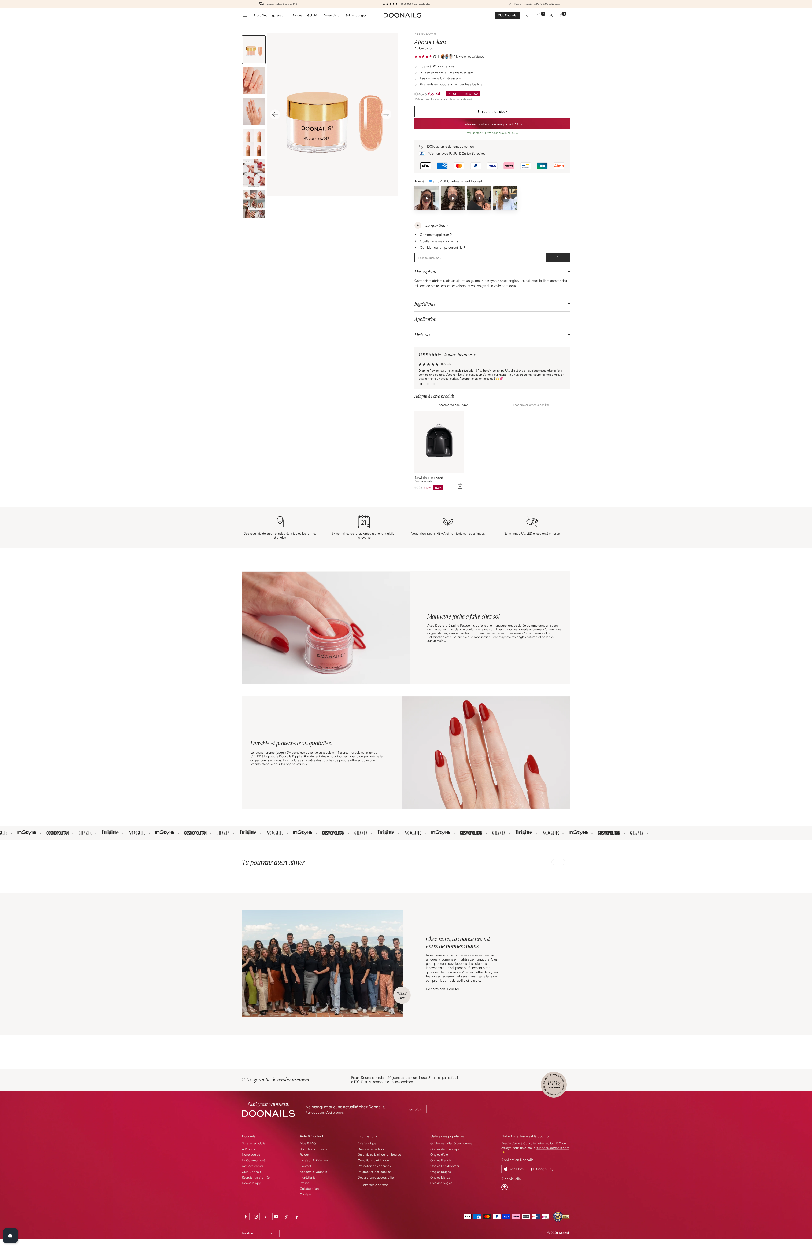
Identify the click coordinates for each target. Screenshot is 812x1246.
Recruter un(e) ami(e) (256, 1177)
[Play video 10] (479, 198)
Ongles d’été (439, 1155)
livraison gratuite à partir (446, 99)
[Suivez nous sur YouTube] (276, 1217)
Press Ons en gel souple (270, 15)
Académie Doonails (313, 1172)
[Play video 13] (505, 198)
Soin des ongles (356, 15)
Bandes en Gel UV (304, 15)
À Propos (248, 1149)
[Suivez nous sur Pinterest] (266, 1217)
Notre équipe (251, 1155)
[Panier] (561, 15)
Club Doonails (507, 15)
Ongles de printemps (444, 1149)
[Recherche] (528, 15)
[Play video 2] (426, 198)
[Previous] (275, 114)
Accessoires (331, 15)
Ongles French (440, 1160)
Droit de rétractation (371, 1149)
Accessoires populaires (453, 404)
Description (425, 271)
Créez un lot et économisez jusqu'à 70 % (492, 124)
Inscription (414, 1109)
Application (425, 319)
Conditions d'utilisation (373, 1160)
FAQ (558, 1143)
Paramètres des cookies (374, 1172)
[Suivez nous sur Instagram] (256, 1217)
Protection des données (374, 1166)
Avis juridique (367, 1143)
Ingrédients (424, 303)
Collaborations (310, 1189)
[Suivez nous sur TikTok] (286, 1217)
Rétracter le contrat (374, 1185)
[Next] (386, 114)
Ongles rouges (440, 1172)
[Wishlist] (539, 15)
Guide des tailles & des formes (451, 1143)
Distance (422, 334)
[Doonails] (403, 15)
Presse (304, 1183)
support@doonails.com (552, 1148)
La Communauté (253, 1160)
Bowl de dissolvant (428, 478)
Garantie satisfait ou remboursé (379, 1155)
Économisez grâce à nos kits (531, 404)
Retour (304, 1155)
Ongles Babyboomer (444, 1166)
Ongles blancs (440, 1177)
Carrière (305, 1194)
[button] (423, 56)
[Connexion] (550, 15)
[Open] (10, 1235)
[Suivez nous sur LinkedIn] (296, 1217)
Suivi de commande (313, 1149)
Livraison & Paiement (314, 1160)
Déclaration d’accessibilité (376, 1177)
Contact (305, 1166)
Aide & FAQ (308, 1143)
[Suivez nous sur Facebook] (246, 1217)
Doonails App (251, 1183)
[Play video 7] (453, 198)
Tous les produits (253, 1143)
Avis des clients (252, 1166)
